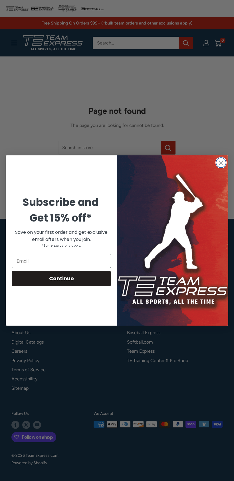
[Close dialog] (221, 163)
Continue (61, 278)
